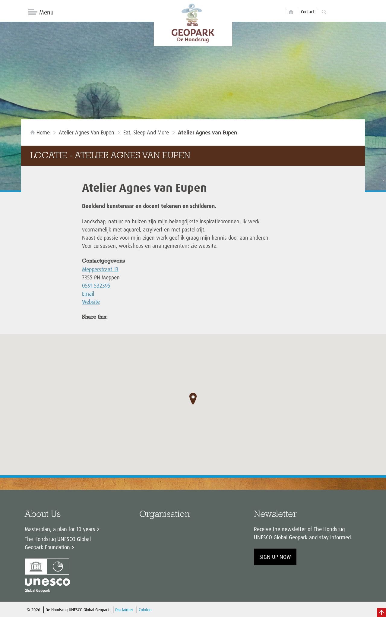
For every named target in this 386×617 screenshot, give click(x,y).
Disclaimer (124, 609)
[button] (193, 399)
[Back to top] (381, 612)
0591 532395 (96, 285)
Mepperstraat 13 (100, 269)
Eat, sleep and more (146, 132)
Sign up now (275, 556)
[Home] (291, 12)
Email (88, 293)
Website (91, 301)
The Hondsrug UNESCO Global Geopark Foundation (58, 543)
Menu (46, 12)
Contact (307, 11)
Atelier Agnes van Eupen (86, 132)
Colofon (145, 609)
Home (43, 132)
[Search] (324, 12)
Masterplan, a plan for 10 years (60, 529)
